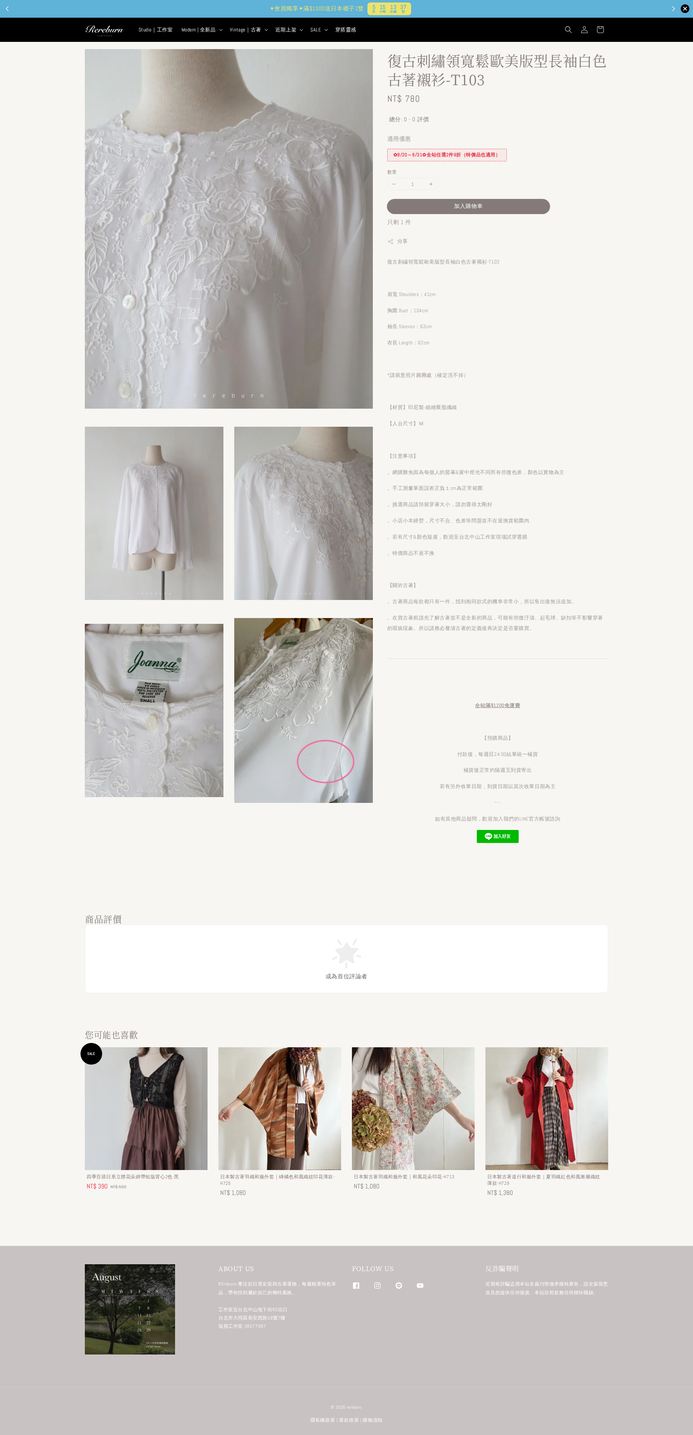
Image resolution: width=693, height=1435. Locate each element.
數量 (392, 172)
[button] (568, 30)
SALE (315, 29)
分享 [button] (402, 241)
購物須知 (373, 1420)
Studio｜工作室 (156, 29)
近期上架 (285, 29)
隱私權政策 (322, 1420)
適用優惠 (399, 139)
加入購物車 (468, 206)
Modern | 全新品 (199, 29)
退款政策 (349, 1420)
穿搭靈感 (345, 29)
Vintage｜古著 (245, 29)
